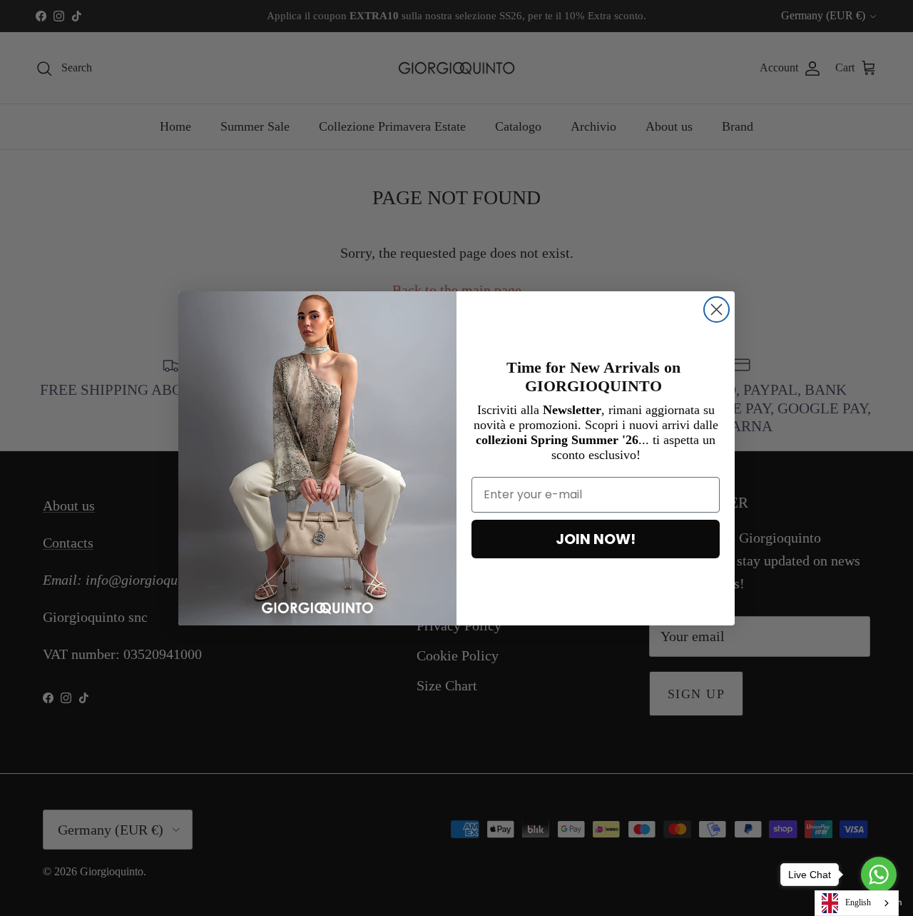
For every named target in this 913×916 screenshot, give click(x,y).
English (858, 902)
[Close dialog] (716, 309)
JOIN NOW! (596, 539)
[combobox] (857, 903)
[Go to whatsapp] (879, 874)
